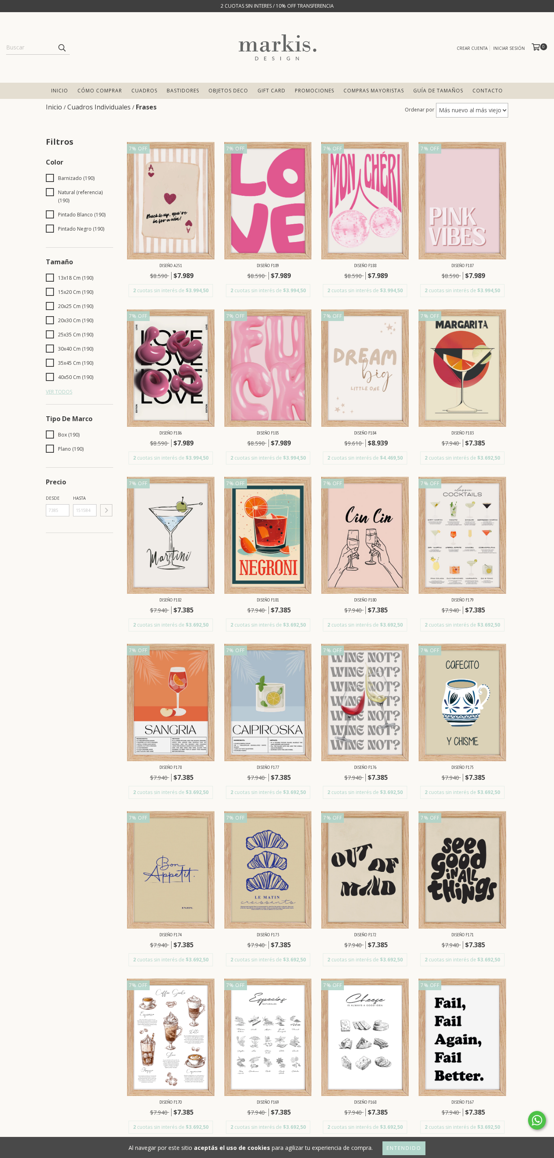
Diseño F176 (365, 767)
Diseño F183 (462, 433)
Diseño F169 (268, 1102)
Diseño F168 (365, 1102)
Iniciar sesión (509, 48)
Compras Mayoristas (374, 90)
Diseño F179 (462, 600)
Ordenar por (419, 109)
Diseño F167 (462, 1102)
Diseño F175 (462, 767)
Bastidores (183, 90)
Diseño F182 (170, 600)
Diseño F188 (365, 265)
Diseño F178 (170, 767)
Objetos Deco (228, 90)
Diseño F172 (365, 934)
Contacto (487, 90)
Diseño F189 (268, 265)
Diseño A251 (170, 265)
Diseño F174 (170, 934)
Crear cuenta (472, 48)
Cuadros (144, 90)
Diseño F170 (170, 1102)
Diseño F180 (365, 600)
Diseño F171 (462, 934)
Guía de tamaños (438, 90)
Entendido (404, 1148)
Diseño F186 (170, 433)
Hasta (79, 498)
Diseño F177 (268, 767)
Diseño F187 (462, 265)
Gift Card (272, 90)
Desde (53, 498)
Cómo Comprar (99, 90)
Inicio (59, 90)
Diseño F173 (268, 934)
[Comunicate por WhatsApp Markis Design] (537, 1120)
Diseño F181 (268, 600)
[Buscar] (62, 47)
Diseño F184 (365, 433)
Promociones (314, 90)
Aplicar (106, 510)
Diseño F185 (268, 433)
